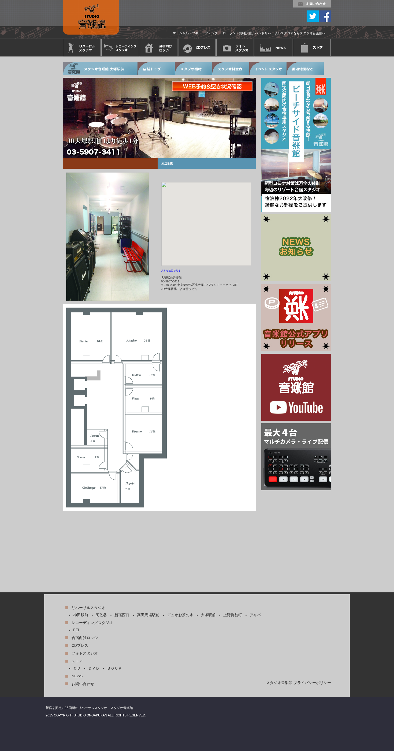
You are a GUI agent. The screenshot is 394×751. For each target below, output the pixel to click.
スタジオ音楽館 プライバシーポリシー (298, 683)
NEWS (77, 676)
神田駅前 (80, 615)
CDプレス (80, 645)
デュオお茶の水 (180, 615)
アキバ (255, 615)
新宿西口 (121, 615)
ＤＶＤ (93, 668)
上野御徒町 (232, 615)
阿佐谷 (101, 615)
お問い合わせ (83, 684)
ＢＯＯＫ (114, 668)
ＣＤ (77, 668)
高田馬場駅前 (148, 615)
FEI (76, 630)
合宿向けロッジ (85, 638)
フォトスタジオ (85, 653)
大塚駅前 (208, 615)
